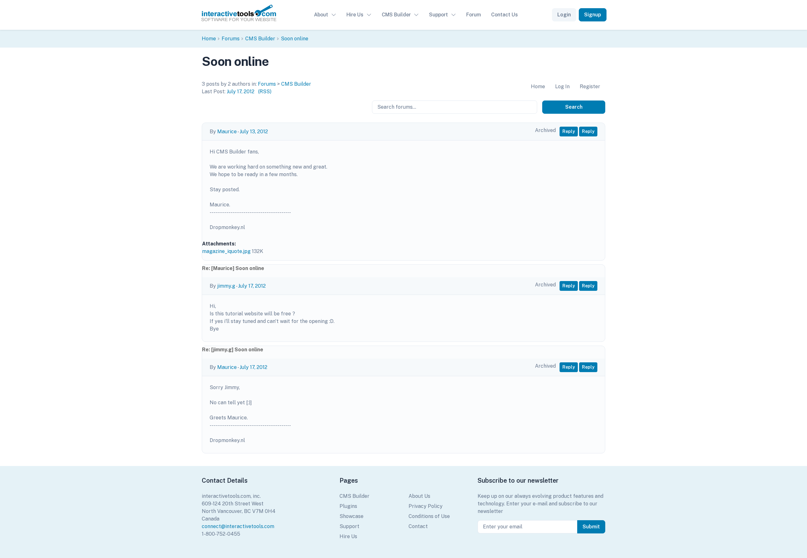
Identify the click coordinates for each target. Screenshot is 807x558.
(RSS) (264, 92)
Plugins (348, 506)
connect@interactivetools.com (238, 526)
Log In (562, 86)
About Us (419, 496)
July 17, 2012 (240, 92)
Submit (591, 527)
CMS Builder (396, 15)
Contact (418, 526)
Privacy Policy (426, 506)
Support (438, 15)
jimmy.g (226, 286)
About (321, 15)
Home (209, 39)
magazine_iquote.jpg (226, 251)
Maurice (227, 132)
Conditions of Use (429, 516)
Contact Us (504, 15)
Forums (231, 39)
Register (590, 86)
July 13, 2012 (254, 132)
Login (564, 15)
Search (574, 107)
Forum (473, 15)
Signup (592, 15)
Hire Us (354, 15)
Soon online (294, 39)
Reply (568, 131)
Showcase (351, 516)
